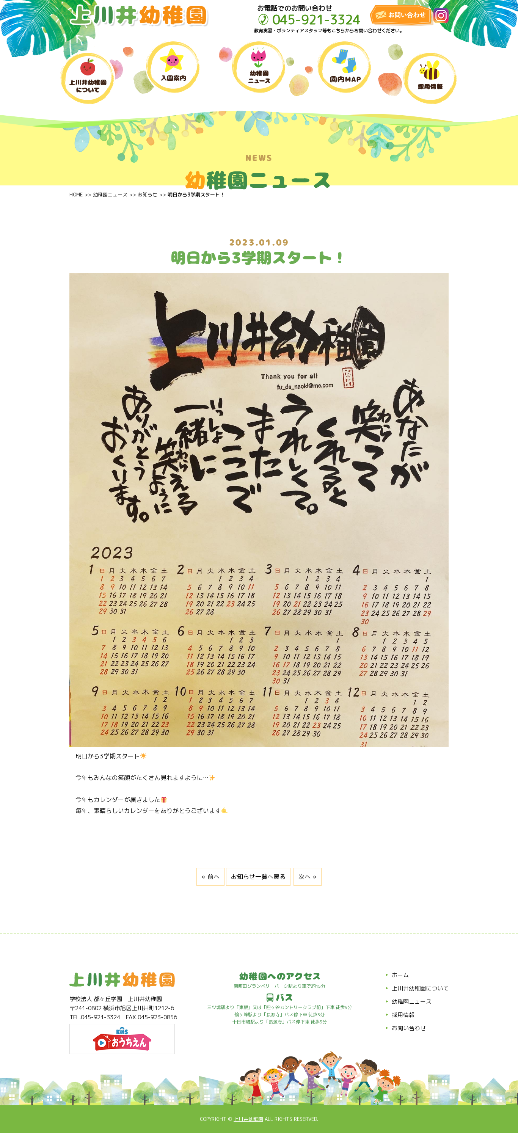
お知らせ (147, 194)
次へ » (307, 877)
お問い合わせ (409, 1028)
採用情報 (403, 1015)
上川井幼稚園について (420, 988)
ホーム (400, 975)
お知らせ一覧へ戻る (258, 877)
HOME (76, 194)
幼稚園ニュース (110, 194)
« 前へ (210, 877)
